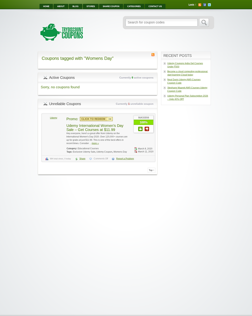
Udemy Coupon (104, 152)
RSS (199, 4)
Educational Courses (88, 148)
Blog (76, 6)
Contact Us (155, 6)
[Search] (204, 22)
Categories (134, 6)
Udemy (53, 118)
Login (191, 4)
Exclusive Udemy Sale (84, 152)
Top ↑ (151, 170)
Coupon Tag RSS (152, 54)
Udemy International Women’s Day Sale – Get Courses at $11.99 (94, 128)
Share (82, 158)
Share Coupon (111, 6)
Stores (91, 6)
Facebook (204, 4)
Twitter (209, 4)
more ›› (95, 143)
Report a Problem (125, 158)
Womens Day (120, 152)
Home (46, 6)
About (61, 6)
